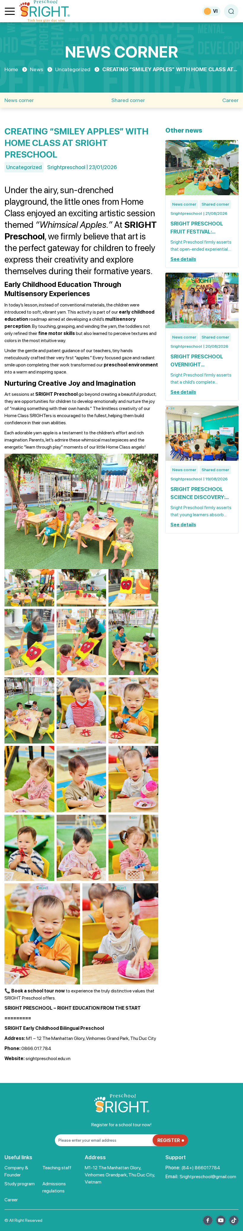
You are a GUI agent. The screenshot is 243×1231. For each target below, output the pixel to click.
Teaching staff (56, 1167)
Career (230, 100)
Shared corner (128, 100)
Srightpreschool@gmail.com (208, 1176)
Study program (19, 1183)
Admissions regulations (54, 1187)
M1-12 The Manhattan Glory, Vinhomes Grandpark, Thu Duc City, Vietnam (120, 1175)
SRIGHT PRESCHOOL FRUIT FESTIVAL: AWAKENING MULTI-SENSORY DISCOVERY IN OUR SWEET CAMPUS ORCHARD (201, 228)
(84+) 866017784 (200, 1167)
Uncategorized (72, 69)
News (36, 69)
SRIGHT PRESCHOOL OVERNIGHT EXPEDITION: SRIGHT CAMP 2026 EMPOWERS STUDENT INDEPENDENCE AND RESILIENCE (201, 360)
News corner (19, 100)
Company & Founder (16, 1171)
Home (11, 69)
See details (183, 259)
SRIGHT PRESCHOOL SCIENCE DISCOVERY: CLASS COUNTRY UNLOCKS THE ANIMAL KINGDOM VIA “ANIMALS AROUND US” (201, 493)
